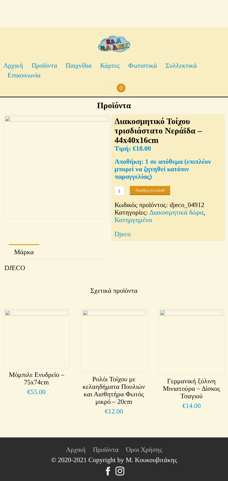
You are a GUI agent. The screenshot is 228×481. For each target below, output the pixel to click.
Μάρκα (24, 252)
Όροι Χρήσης (144, 449)
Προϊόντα (44, 65)
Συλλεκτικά (181, 65)
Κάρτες (110, 65)
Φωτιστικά (142, 65)
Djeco (123, 234)
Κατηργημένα (133, 219)
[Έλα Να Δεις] (114, 50)
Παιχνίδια (79, 65)
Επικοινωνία (24, 75)
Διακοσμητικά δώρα (176, 212)
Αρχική (13, 65)
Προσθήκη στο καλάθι (150, 190)
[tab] (24, 252)
